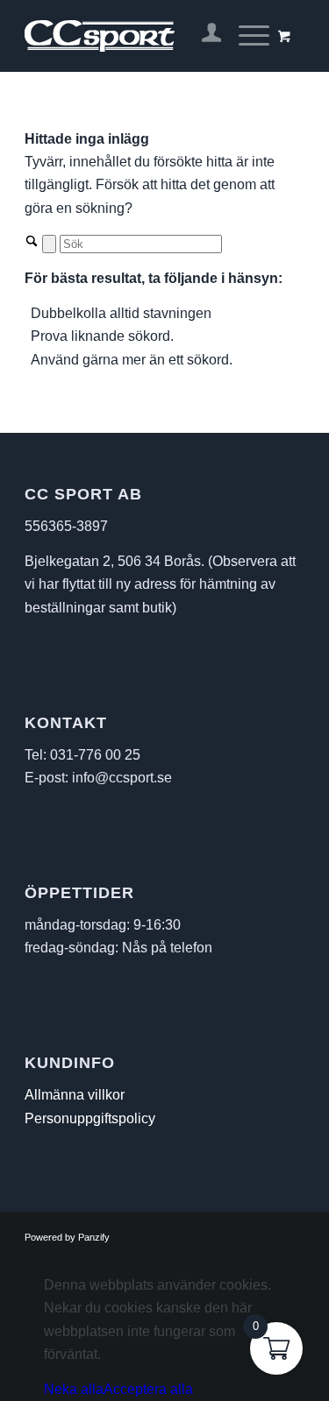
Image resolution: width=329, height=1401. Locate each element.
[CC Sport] (136, 36)
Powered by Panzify (67, 1237)
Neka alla (74, 1389)
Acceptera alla (148, 1389)
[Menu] (245, 36)
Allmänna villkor (75, 1094)
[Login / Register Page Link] (203, 36)
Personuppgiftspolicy (90, 1118)
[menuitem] (203, 36)
